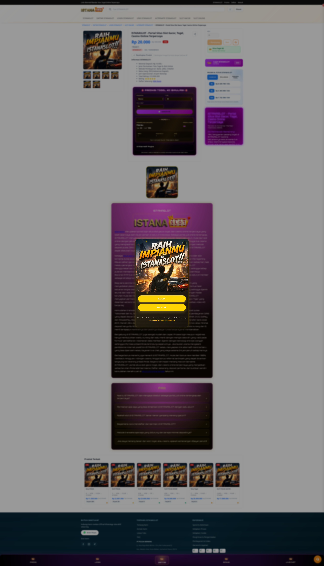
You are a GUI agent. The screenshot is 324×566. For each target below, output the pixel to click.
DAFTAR (162, 307)
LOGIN (162, 299)
